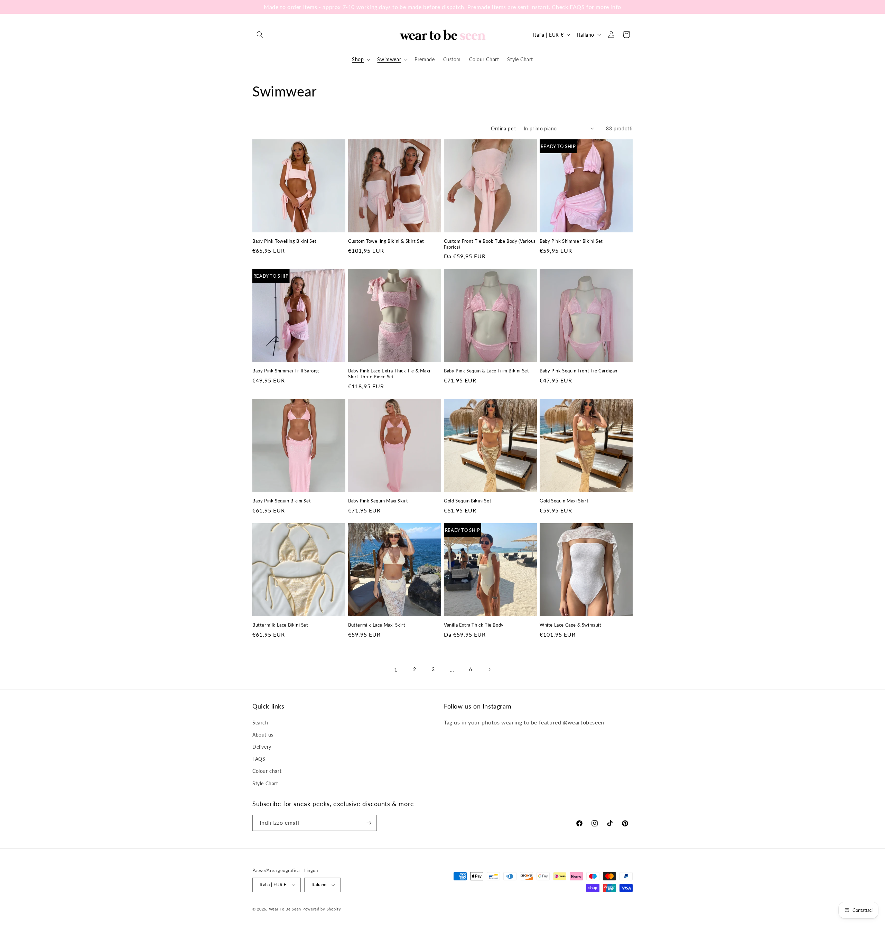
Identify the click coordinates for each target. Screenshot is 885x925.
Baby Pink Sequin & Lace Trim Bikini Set (486, 370)
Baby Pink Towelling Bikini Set (284, 241)
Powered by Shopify (321, 909)
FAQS (258, 759)
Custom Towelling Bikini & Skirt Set (386, 241)
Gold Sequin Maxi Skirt (564, 500)
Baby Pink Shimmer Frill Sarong (285, 370)
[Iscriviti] (368, 823)
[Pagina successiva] (489, 669)
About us (262, 735)
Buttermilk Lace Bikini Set (280, 625)
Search (260, 722)
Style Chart (265, 783)
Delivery (261, 747)
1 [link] (396, 669)
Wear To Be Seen (285, 909)
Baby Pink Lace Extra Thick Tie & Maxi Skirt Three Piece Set (389, 373)
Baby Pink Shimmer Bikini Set (571, 241)
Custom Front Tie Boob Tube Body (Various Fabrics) (490, 244)
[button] (260, 34)
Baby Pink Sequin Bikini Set (281, 500)
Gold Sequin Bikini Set (467, 500)
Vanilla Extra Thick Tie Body (474, 625)
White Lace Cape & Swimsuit (571, 625)
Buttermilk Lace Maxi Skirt (377, 625)
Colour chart (266, 771)
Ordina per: (503, 128)
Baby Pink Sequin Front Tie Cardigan (578, 370)
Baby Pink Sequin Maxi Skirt (378, 500)
